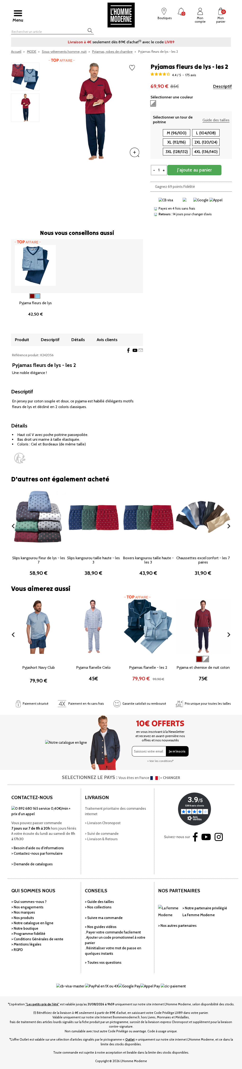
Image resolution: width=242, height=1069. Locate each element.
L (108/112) (51, 658)
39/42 (197, 549)
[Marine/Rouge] (206, 659)
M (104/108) (29, 658)
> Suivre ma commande (104, 918)
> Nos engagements (27, 907)
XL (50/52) (28, 557)
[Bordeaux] (199, 659)
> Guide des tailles (99, 902)
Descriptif (222, 86)
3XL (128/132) (176, 151)
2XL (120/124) (205, 142)
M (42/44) (30, 549)
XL (97, 549)
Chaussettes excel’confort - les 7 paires (203, 560)
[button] (13, 526)
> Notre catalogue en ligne (32, 923)
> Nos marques (23, 912)
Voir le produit (93, 650)
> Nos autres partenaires (177, 926)
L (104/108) (206, 133)
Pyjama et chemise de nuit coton (203, 667)
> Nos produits (22, 918)
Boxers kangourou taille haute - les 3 (148, 560)
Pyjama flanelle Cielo (93, 667)
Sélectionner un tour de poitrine (173, 119)
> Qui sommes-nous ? (29, 902)
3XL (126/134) (40, 674)
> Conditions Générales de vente (37, 939)
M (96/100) (176, 133)
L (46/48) (49, 549)
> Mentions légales (26, 944)
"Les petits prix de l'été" (42, 1004)
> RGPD (17, 950)
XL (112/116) (176, 142)
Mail (140, 350)
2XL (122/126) (50, 666)
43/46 (211, 549)
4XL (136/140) (206, 151)
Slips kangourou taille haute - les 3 (93, 560)
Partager (128, 350)
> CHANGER (170, 777)
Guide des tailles (216, 120)
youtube (135, 350)
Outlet (130, 1039)
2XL (106, 549)
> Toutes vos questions (103, 962)
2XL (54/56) (49, 557)
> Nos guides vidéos (101, 927)
